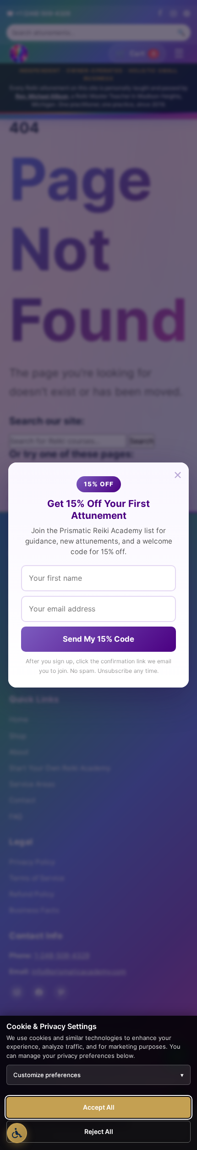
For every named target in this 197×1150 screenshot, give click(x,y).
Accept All (99, 1107)
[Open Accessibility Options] (17, 1133)
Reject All (98, 1131)
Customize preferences (98, 1074)
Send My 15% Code (98, 639)
